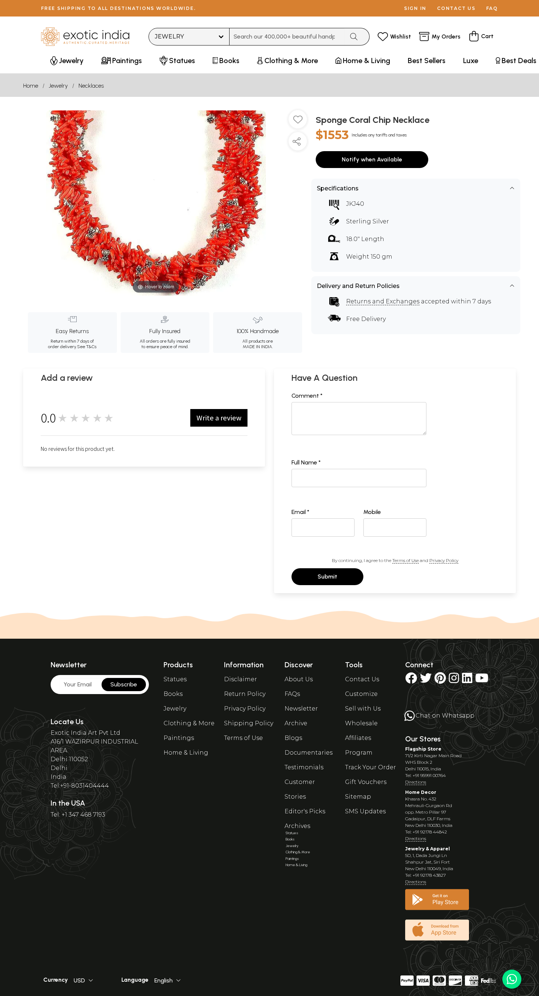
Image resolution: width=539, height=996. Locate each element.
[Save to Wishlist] (297, 122)
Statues (175, 679)
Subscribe (123, 684)
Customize (361, 693)
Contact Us (362, 679)
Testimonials (304, 767)
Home (30, 85)
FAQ (492, 8)
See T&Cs (86, 346)
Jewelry (58, 85)
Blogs (293, 737)
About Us (299, 679)
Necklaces (91, 85)
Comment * (307, 395)
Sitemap (358, 796)
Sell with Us (363, 708)
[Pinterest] (440, 680)
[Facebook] (411, 680)
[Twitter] (426, 680)
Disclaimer (240, 679)
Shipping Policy (248, 723)
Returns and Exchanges (382, 301)
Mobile (372, 511)
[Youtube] (481, 680)
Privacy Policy (443, 560)
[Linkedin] (467, 680)
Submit (327, 576)
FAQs (292, 693)
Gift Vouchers (365, 781)
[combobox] (287, 36)
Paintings (179, 737)
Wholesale (361, 723)
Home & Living (186, 752)
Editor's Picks (305, 811)
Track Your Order (370, 767)
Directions (415, 782)
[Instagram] (454, 680)
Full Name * (306, 462)
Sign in (415, 8)
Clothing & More (189, 723)
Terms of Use (405, 560)
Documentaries (309, 752)
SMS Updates (365, 811)
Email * (300, 511)
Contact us (456, 8)
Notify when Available (372, 159)
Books (173, 693)
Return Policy (244, 693)
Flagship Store (423, 749)
